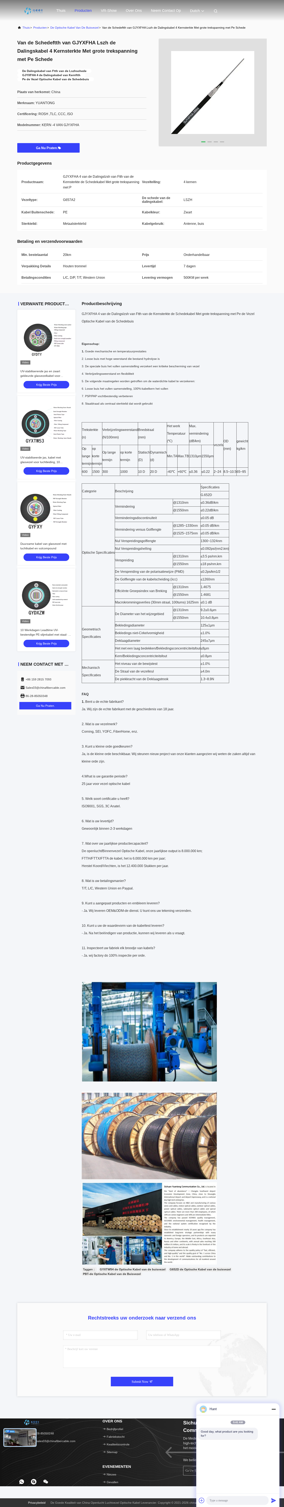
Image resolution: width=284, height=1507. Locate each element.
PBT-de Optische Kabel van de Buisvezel (112, 1274)
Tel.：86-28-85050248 (38, 1433)
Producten (83, 11)
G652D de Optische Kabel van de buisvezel (200, 1269)
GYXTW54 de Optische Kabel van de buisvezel (132, 1269)
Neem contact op (166, 11)
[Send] (273, 1500)
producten (40, 27)
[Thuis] (33, 10)
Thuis (60, 11)
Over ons (134, 11)
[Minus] (273, 1409)
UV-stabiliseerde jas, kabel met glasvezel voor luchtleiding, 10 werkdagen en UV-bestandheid (40, 462)
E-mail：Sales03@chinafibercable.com (49, 1441)
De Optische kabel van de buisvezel (74, 27)
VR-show (109, 11)
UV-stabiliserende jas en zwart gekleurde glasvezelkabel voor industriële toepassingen (40, 376)
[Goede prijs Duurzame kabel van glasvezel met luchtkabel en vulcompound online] (46, 511)
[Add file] (202, 1500)
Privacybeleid (37, 1502)
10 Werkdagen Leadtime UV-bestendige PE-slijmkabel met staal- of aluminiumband (45, 634)
